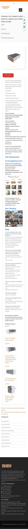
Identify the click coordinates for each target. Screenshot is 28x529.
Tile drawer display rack (7, 38)
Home (2, 24)
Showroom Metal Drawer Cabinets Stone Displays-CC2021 (9, 398)
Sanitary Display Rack (6, 443)
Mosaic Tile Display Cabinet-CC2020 (10, 339)
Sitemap (24, 524)
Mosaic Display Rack (5, 427)
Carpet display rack (5, 433)
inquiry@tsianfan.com (7, 486)
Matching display (5, 437)
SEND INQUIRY (8, 75)
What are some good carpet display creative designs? (12, 514)
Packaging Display (5, 440)
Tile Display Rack (5, 33)
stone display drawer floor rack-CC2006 (10, 379)
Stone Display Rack (5, 424)
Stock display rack (5, 446)
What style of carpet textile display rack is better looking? (13, 503)
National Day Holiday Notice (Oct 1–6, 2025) (10, 502)
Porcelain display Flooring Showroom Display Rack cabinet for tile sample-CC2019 (10, 359)
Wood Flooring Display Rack (7, 430)
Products (3, 29)
